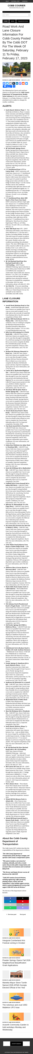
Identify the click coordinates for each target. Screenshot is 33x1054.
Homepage (24, 1)
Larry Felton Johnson (14, 80)
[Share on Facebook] (10, 898)
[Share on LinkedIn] (10, 901)
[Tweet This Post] (22, 898)
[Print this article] (22, 904)
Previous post (12, 914)
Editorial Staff (15, 1)
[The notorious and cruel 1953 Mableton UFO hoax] (16, 1000)
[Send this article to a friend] (10, 904)
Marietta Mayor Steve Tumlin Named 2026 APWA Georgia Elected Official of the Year (14, 985)
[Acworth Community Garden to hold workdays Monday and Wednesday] (16, 1019)
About (7, 1)
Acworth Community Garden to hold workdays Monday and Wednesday (15, 1027)
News (12, 21)
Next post (23, 914)
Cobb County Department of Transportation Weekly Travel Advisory (15, 94)
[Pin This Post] (22, 901)
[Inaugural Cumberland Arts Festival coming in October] (16, 935)
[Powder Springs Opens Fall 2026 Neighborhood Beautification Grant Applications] (16, 955)
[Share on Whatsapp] (10, 907)
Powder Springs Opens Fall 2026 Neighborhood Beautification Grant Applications (16, 962)
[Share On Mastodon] (22, 907)
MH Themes (25, 1052)
